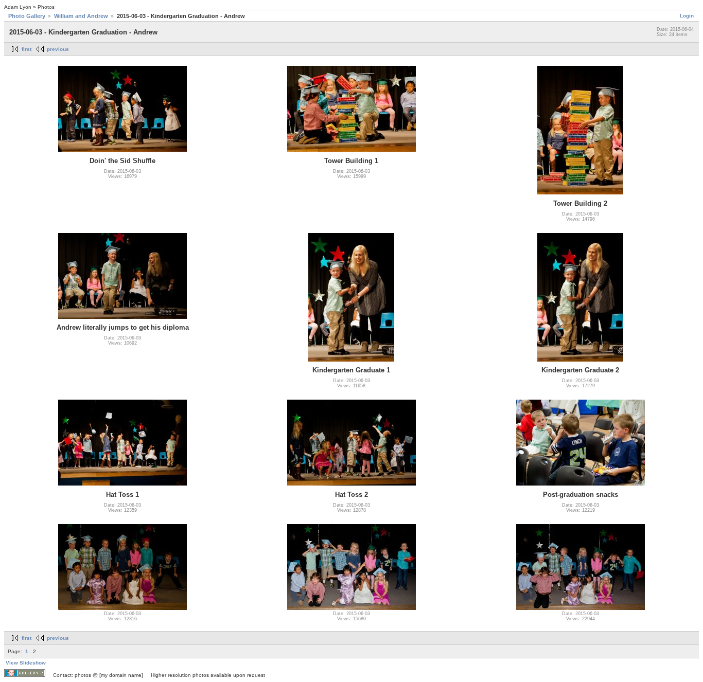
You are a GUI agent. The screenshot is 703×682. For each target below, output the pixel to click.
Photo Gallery (26, 16)
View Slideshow (26, 663)
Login (687, 16)
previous (58, 49)
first (26, 49)
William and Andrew (81, 16)
